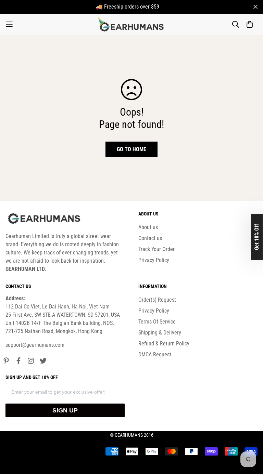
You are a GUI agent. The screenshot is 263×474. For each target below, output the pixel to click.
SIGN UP (65, 410)
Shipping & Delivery (159, 332)
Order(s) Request (157, 300)
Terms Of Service (157, 321)
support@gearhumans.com (34, 345)
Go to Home (131, 149)
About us (148, 227)
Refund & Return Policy (163, 343)
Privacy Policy (153, 260)
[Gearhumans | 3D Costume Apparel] (131, 24)
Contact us (150, 238)
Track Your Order (156, 249)
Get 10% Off (256, 237)
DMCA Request (154, 354)
